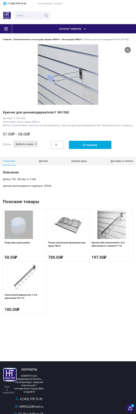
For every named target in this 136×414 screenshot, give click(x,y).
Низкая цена (79, 161)
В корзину (90, 145)
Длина (7, 144)
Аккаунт (58, 3)
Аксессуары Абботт (72, 39)
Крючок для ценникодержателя (81, 125)
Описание (9, 161)
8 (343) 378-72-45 (31, 399)
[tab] (9, 161)
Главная (7, 39)
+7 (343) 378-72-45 (16, 3)
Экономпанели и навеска (117, 125)
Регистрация (45, 3)
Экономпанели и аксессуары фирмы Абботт (36, 39)
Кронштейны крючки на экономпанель (36, 125)
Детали (43, 161)
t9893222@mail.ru (31, 406)
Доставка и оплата (121, 161)
